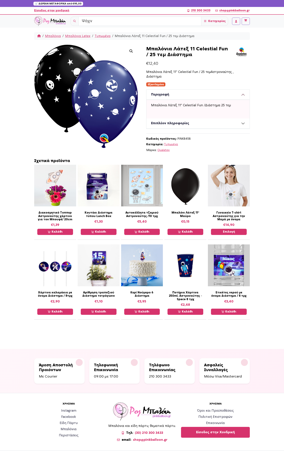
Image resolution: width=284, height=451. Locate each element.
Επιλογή (229, 231)
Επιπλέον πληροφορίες (170, 123)
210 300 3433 (200, 10)
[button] (131, 51)
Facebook (68, 416)
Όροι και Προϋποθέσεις (215, 410)
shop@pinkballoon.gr (234, 10)
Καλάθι (57, 231)
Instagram (68, 410)
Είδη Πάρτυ (69, 423)
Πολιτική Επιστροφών (215, 416)
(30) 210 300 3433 (149, 432)
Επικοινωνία (215, 423)
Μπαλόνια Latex (77, 36)
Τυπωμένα (103, 36)
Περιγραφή (160, 94)
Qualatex (163, 150)
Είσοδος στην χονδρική (51, 10)
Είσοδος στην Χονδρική (215, 432)
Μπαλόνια (53, 36)
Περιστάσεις (68, 435)
